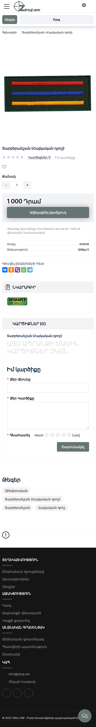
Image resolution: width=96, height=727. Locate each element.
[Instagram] (17, 693)
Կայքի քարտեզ (16, 620)
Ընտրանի (11, 654)
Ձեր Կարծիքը (22, 398)
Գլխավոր (9, 32)
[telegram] (28, 693)
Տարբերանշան (17, 507)
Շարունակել (73, 447)
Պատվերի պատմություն (24, 647)
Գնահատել (20, 435)
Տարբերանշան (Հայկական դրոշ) (47, 32)
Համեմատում (16, 167)
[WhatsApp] (23, 269)
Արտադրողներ (15, 579)
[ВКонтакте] (5, 269)
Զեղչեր (8, 587)
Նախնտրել (5, 167)
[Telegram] (30, 269)
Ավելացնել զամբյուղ (48, 212)
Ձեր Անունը (20, 379)
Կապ (6, 605)
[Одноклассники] (11, 269)
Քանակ (9, 176)
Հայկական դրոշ (51, 507)
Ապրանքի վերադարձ (21, 613)
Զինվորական (16, 491)
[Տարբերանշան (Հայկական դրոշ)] (48, 93)
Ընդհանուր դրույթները (23, 571)
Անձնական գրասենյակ (23, 639)
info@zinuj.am (19, 674)
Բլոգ (56, 19)
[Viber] (17, 269)
